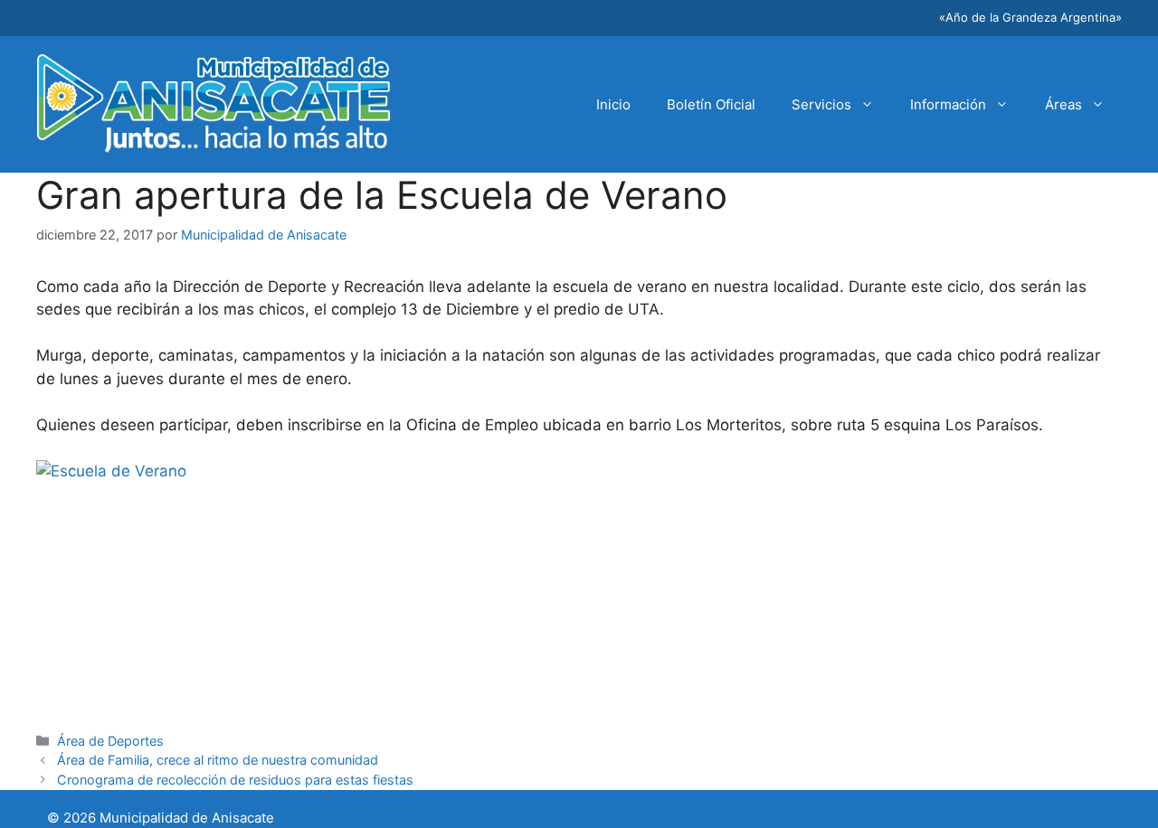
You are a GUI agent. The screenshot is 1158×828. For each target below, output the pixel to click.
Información (948, 104)
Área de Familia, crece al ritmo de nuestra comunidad (217, 759)
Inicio (613, 104)
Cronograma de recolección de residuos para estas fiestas (235, 779)
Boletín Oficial (711, 104)
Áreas (1063, 104)
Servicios (821, 104)
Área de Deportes (110, 740)
